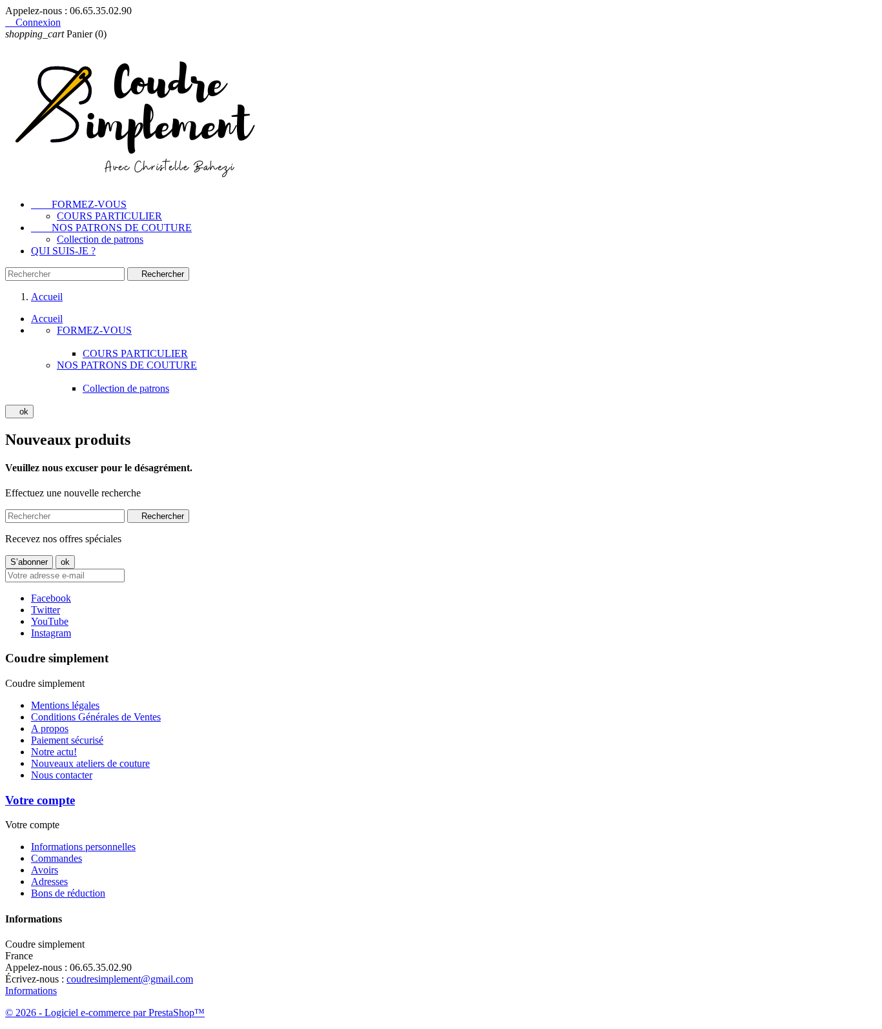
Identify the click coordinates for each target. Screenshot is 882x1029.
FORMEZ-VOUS (79, 204)
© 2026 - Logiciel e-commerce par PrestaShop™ (105, 1012)
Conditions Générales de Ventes (96, 716)
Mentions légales (65, 705)
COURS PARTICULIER (109, 215)
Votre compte (40, 800)
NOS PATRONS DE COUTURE (111, 227)
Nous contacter (61, 774)
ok (19, 411)
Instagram (51, 632)
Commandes (56, 858)
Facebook (51, 598)
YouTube (49, 621)
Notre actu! (54, 751)
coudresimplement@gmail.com (130, 978)
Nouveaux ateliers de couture (90, 763)
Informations (31, 990)
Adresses (49, 881)
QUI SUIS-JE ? (63, 250)
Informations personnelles (83, 846)
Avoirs (44, 869)
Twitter (45, 609)
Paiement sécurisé (67, 740)
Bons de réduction (68, 893)
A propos (49, 728)
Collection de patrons (100, 239)
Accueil (47, 318)
